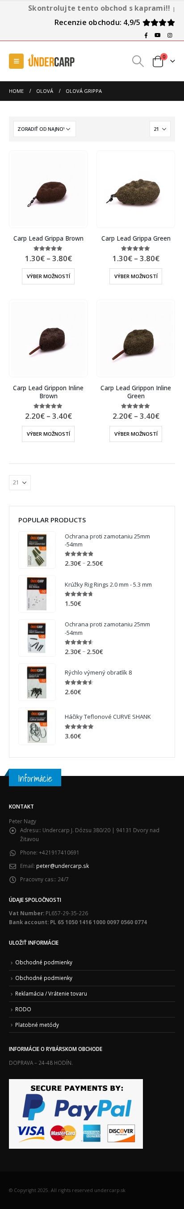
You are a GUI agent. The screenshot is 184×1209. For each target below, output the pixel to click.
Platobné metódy (37, 1024)
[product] (48, 189)
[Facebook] (146, 35)
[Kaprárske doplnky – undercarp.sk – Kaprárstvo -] (51, 61)
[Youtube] (157, 35)
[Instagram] (169, 35)
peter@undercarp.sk (62, 865)
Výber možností (48, 276)
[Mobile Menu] (16, 61)
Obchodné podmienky (43, 962)
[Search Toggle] (138, 61)
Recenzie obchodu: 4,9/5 (98, 22)
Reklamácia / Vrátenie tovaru (51, 993)
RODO (23, 1009)
